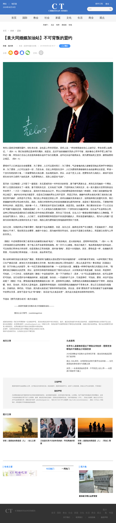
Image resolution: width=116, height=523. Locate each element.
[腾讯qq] (22, 52)
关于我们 (66, 517)
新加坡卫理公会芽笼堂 (88, 496)
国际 (24, 17)
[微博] (16, 52)
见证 (52, 25)
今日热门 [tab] (50, 469)
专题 (111, 513)
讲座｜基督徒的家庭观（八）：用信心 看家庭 (94, 442)
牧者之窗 (8, 467)
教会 (35, 17)
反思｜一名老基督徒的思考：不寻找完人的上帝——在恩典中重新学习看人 (89, 369)
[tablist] (58, 469)
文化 (68, 17)
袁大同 (10, 46)
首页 (13, 17)
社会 (47, 17)
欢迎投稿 (91, 517)
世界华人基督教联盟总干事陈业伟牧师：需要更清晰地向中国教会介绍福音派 (88, 347)
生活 (80, 17)
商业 (91, 17)
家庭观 (64, 25)
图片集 (84, 467)
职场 (70, 25)
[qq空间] (10, 52)
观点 (102, 17)
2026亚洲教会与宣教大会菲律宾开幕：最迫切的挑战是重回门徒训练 (89, 355)
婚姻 (12, 31)
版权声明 (104, 517)
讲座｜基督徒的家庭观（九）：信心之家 (19, 441)
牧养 (57, 25)
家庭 (58, 17)
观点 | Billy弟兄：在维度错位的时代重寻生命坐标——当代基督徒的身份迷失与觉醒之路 (89, 362)
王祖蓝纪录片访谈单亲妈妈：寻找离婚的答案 (57, 442)
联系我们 (79, 517)
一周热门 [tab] (66, 469)
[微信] (27, 52)
